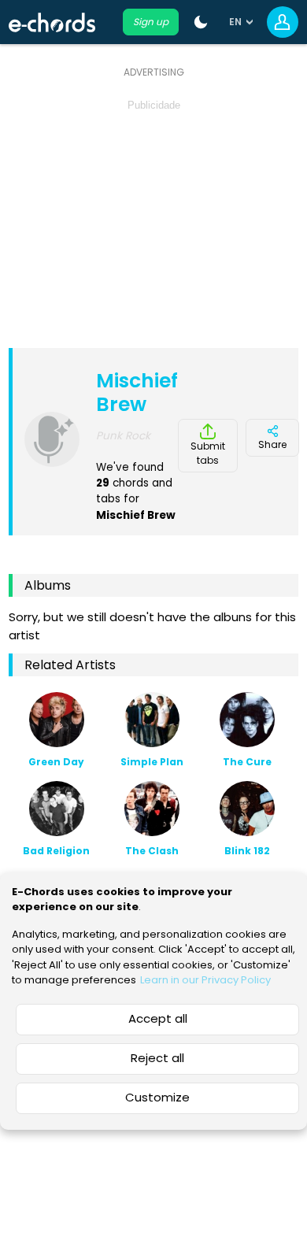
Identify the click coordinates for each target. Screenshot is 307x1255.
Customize (157, 1097)
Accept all (157, 1018)
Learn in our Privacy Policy (205, 979)
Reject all (157, 1058)
